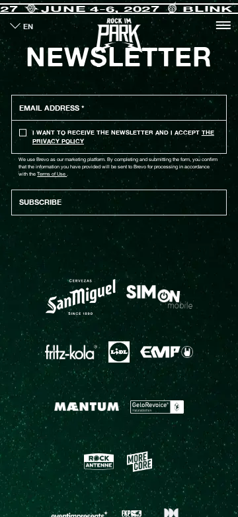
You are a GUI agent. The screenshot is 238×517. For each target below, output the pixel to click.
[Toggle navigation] (223, 25)
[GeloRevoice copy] (157, 407)
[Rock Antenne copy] (99, 461)
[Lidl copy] (119, 352)
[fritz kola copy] (71, 352)
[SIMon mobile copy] (159, 297)
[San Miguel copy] (81, 297)
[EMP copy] (166, 352)
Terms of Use (52, 174)
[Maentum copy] (86, 407)
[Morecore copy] (139, 461)
